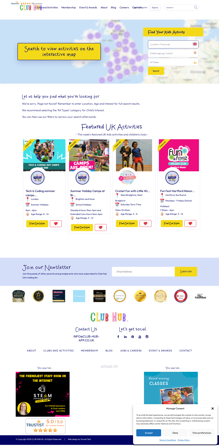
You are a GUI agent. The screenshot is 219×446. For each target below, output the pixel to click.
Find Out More (37, 223)
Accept (149, 432)
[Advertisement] (109, 393)
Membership (68, 7)
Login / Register (140, 7)
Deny (175, 432)
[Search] (196, 7)
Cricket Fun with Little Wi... (132, 191)
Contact (185, 350)
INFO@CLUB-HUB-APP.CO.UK (86, 338)
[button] (212, 408)
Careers (124, 7)
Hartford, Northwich (175, 195)
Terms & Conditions (167, 440)
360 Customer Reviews (55, 425)
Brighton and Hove (85, 199)
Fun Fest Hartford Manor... (177, 191)
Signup (155, 7)
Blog (113, 7)
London (35, 199)
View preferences (201, 432)
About (104, 7)
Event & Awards (88, 7)
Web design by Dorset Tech (79, 439)
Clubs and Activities (47, 7)
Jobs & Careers (131, 350)
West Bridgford (128, 195)
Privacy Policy (184, 440)
